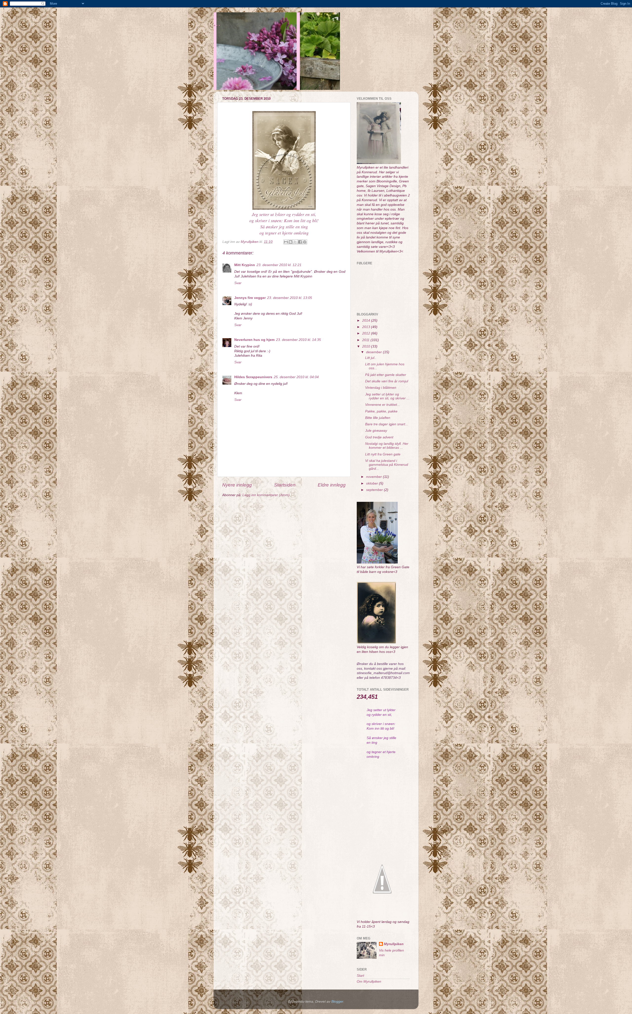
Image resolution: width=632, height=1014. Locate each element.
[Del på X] (295, 241)
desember (374, 352)
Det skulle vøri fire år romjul (386, 381)
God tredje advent (379, 437)
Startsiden (285, 485)
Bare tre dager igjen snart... (386, 424)
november (374, 477)
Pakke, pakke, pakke (381, 411)
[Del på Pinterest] (304, 241)
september (375, 490)
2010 (366, 346)
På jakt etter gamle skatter (385, 375)
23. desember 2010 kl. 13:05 (289, 298)
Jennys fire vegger (250, 298)
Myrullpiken (394, 944)
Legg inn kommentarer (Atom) (266, 495)
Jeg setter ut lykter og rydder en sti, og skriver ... (387, 396)
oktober (372, 483)
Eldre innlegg (332, 485)
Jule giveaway (376, 430)
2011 (366, 340)
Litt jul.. (370, 358)
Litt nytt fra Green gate (382, 454)
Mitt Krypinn (244, 265)
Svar (237, 283)
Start (360, 975)
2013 (366, 327)
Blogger (337, 1001)
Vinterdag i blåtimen (380, 388)
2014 (366, 320)
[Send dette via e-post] (285, 241)
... (217, 23)
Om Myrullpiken (369, 981)
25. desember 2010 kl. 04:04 (296, 377)
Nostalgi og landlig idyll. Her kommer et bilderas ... (386, 445)
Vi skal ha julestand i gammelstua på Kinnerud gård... (386, 464)
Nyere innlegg (237, 485)
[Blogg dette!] (290, 241)
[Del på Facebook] (299, 241)
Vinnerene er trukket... (382, 405)
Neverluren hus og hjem (254, 340)
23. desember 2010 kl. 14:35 (298, 340)
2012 (366, 333)
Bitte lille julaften (377, 418)
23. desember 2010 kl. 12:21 (279, 265)
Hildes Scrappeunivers (253, 377)
